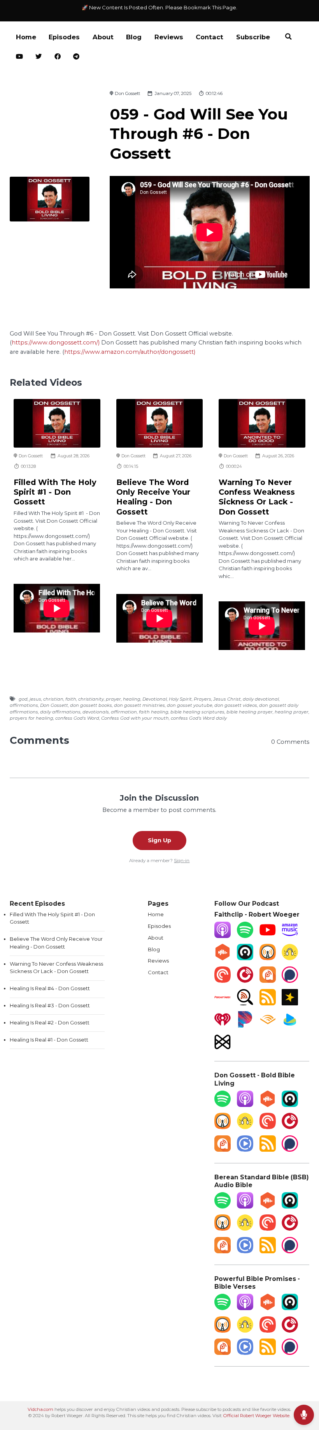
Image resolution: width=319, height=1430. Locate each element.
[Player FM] (245, 981)
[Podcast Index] (222, 1003)
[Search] (288, 37)
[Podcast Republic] (245, 1150)
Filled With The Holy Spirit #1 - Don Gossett (55, 492)
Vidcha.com (40, 1409)
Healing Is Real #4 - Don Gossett (50, 988)
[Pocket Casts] (222, 981)
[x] (38, 57)
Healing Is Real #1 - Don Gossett (49, 1039)
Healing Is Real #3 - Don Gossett (50, 1005)
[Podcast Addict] (267, 981)
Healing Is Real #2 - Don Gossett (49, 1022)
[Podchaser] (290, 981)
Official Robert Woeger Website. (256, 1415)
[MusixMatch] (222, 1048)
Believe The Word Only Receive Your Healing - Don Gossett (153, 497)
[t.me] (76, 57)
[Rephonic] (290, 1025)
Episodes (64, 37)
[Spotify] (245, 936)
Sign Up (159, 840)
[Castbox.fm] (222, 958)
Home (26, 37)
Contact (209, 37)
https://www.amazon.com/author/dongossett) (129, 351)
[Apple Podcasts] (222, 936)
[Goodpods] (290, 958)
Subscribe (253, 37)
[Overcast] (267, 958)
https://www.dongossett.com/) (56, 342)
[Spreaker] (290, 1003)
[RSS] (267, 1003)
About (103, 37)
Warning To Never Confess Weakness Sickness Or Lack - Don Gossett (257, 497)
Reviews (168, 37)
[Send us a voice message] (304, 1414)
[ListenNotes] (245, 1003)
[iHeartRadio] (222, 1025)
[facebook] (57, 57)
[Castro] (245, 958)
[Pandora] (245, 1025)
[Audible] (267, 1025)
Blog (134, 37)
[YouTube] (267, 936)
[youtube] (20, 57)
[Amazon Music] (290, 936)
